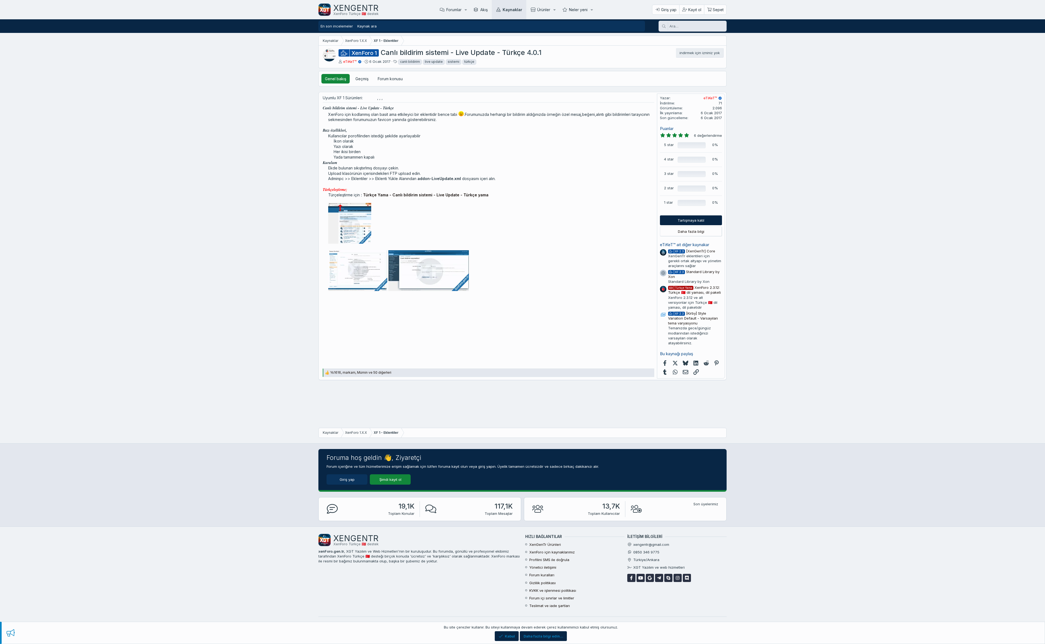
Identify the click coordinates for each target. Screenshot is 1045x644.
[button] (465, 9)
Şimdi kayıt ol (390, 479)
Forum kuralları (541, 575)
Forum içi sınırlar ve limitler (551, 598)
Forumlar (454, 9)
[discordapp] (687, 578)
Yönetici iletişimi (542, 567)
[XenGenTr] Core (695, 251)
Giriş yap (347, 479)
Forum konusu (390, 78)
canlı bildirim (410, 62)
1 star (668, 202)
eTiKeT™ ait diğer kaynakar (684, 244)
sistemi (453, 62)
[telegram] (659, 578)
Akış (484, 9)
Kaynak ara (367, 26)
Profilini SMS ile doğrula (549, 560)
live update (434, 62)
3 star (669, 173)
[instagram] (678, 578)
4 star (669, 159)
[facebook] (631, 578)
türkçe (469, 62)
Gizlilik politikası (542, 583)
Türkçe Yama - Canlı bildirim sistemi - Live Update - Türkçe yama (425, 195)
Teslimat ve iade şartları (549, 605)
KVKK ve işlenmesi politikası (552, 590)
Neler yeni (578, 9)
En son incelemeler (337, 26)
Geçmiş (361, 78)
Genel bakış (335, 78)
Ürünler (543, 9)
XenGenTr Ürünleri (545, 544)
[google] (650, 578)
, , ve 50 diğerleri (360, 372)
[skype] (668, 578)
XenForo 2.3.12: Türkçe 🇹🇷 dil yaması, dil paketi (694, 290)
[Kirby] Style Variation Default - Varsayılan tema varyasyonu (693, 318)
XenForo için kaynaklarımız (552, 552)
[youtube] (641, 578)
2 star (669, 188)
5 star (669, 145)
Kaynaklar (512, 9)
